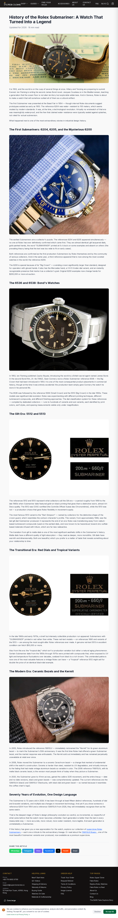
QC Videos (36, 881)
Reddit (65, 851)
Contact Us (87, 3)
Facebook (49, 851)
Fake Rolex (94, 881)
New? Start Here (38, 878)
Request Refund (67, 881)
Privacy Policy (66, 887)
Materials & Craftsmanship (41, 897)
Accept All (110, 912)
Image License (66, 890)
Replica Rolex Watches (98, 884)
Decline (97, 912)
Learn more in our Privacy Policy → (18, 914)
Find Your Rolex (46, 3)
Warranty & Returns (39, 887)
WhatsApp (15, 851)
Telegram (28, 851)
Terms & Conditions (68, 884)
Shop (23, 4)
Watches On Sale (38, 894)
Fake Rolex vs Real (97, 887)
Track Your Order (67, 878)
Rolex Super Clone (97, 878)
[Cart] (112, 3)
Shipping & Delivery (39, 884)
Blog (103, 4)
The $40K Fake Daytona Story (101, 900)
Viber (38, 851)
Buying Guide (37, 890)
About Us (75, 3)
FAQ (97, 4)
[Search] (107, 3)
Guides (34, 4)
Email (75, 851)
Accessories (63, 4)
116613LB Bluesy (89, 832)
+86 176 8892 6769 (10, 879)
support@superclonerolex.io (14, 885)
